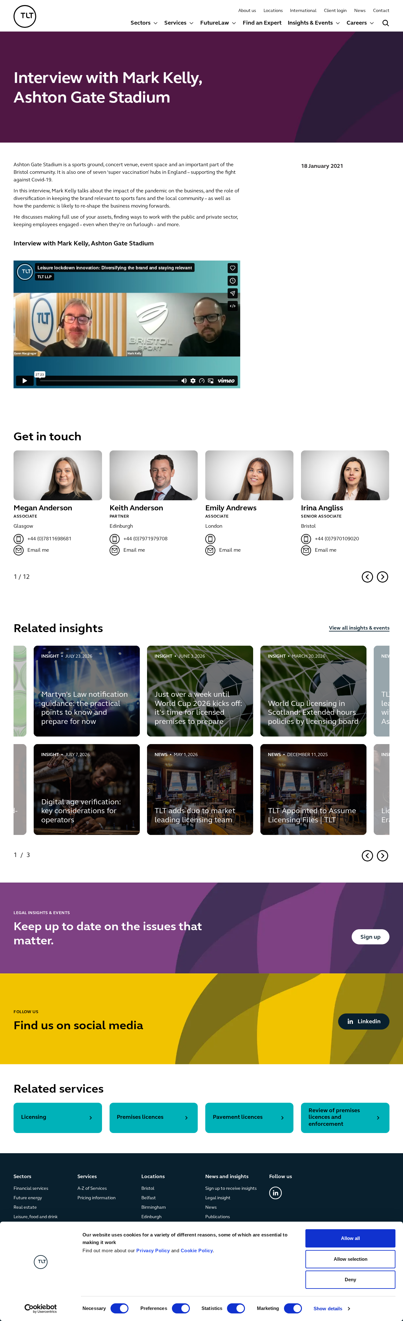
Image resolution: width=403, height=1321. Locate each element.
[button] (144, 24)
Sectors (140, 23)
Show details (328, 1308)
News (360, 11)
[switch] (181, 1308)
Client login (335, 11)
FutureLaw (214, 23)
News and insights (226, 1176)
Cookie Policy (197, 1250)
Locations (273, 11)
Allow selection (350, 1259)
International (303, 11)
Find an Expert (262, 23)
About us (247, 11)
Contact (381, 11)
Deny (350, 1279)
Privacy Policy (153, 1250)
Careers (357, 23)
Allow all (350, 1238)
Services (175, 23)
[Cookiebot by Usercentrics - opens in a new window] (40, 1308)
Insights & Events (310, 23)
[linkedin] (275, 1193)
